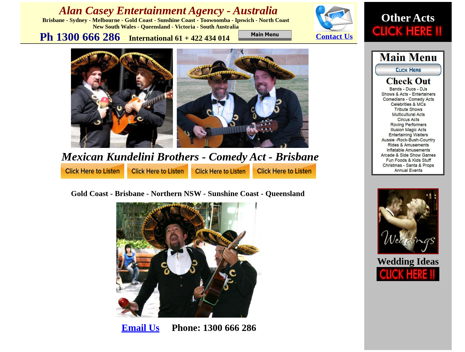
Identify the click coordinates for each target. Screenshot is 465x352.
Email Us (141, 327)
